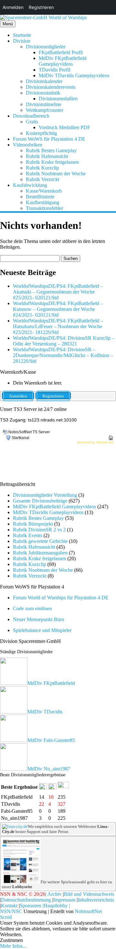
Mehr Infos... (13, 946)
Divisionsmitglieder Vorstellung (45, 495)
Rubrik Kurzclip (42, 168)
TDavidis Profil (54, 69)
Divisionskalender (44, 81)
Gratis (32, 121)
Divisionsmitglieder (45, 46)
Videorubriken (27, 144)
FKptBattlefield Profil (61, 52)
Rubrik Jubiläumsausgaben (40, 552)
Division (21, 41)
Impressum (64, 900)
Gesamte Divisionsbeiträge (40, 501)
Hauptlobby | (57, 905)
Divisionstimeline (43, 104)
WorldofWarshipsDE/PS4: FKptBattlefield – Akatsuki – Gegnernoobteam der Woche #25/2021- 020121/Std (58, 291)
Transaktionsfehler (44, 208)
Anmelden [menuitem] (13, 7)
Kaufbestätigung (42, 202)
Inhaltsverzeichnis (96, 900)
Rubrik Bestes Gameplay (51, 150)
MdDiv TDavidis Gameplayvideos (74, 75)
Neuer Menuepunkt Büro (38, 619)
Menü (8, 23)
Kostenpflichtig (41, 133)
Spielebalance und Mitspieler (42, 630)
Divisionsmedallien (58, 98)
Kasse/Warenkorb (44, 191)
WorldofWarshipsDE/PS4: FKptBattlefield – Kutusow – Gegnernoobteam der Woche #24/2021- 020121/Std (58, 309)
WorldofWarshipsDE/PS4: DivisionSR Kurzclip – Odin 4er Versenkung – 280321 (63, 340)
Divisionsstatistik (43, 93)
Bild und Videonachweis (89, 894)
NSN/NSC (11, 911)
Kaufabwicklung (30, 185)
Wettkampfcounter (44, 110)
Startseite (22, 35)
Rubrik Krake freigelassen (52, 162)
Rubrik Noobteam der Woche (56, 173)
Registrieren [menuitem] (41, 7)
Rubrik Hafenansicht (47, 156)
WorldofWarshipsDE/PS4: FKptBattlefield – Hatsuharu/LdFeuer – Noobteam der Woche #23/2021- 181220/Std (58, 326)
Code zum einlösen (32, 608)
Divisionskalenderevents (50, 87)
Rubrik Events (27, 535)
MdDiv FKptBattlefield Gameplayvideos (62, 61)
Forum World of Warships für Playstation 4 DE (61, 597)
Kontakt (9, 905)
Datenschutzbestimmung (26, 900)
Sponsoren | (32, 905)
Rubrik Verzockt (42, 179)
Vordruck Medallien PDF (64, 127)
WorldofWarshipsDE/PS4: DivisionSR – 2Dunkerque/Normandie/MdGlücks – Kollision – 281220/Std (63, 355)
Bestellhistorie (40, 196)
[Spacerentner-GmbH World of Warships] (43, 17)
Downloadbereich (31, 116)
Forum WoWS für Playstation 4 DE (49, 139)
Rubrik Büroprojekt (33, 524)
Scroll (6, 917)
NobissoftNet (88, 911)
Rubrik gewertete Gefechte (40, 541)
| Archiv (53, 894)
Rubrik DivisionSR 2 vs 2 (39, 529)
